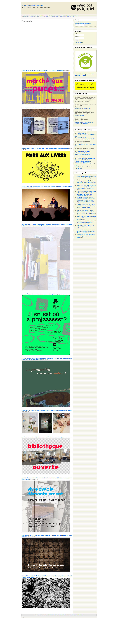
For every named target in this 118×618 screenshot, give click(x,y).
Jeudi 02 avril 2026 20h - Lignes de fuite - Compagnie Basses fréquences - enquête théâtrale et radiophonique (86, 176)
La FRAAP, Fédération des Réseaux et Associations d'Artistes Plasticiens (85, 159)
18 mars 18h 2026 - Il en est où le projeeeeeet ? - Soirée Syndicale (39, 294)
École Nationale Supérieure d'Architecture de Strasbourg (82, 153)
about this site (54, 614)
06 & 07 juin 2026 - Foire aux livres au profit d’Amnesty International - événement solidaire (45, 148)
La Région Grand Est (81, 137)
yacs (73, 614)
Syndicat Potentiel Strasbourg (32, 5)
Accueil (77, 22)
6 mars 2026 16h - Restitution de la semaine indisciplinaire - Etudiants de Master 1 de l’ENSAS (47, 410)
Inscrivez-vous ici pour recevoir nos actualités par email (85, 74)
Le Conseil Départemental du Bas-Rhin (85, 139)
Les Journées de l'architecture (83, 161)
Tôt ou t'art (79, 168)
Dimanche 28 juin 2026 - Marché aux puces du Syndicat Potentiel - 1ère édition (42, 70)
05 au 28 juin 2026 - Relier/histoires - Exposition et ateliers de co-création (41, 108)
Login (77, 40)
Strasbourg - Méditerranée (82, 162)
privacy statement (62, 614)
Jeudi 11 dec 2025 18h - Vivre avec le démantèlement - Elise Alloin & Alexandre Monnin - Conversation (86, 187)
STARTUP (77, 150)
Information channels (79, 614)
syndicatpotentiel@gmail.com (82, 108)
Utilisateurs (85, 23)
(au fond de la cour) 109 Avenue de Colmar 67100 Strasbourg (84, 123)
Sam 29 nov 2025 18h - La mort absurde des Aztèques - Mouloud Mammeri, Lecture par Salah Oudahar (86, 212)
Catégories (79, 23)
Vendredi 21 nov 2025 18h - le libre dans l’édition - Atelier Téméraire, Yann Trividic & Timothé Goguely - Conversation (86, 206)
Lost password (79, 42)
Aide (89, 23)
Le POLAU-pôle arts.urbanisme (84, 166)
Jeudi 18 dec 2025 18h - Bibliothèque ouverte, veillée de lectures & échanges (42, 437)
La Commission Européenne (83, 151)
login (49, 614)
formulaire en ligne (79, 115)
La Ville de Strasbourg (81, 133)
